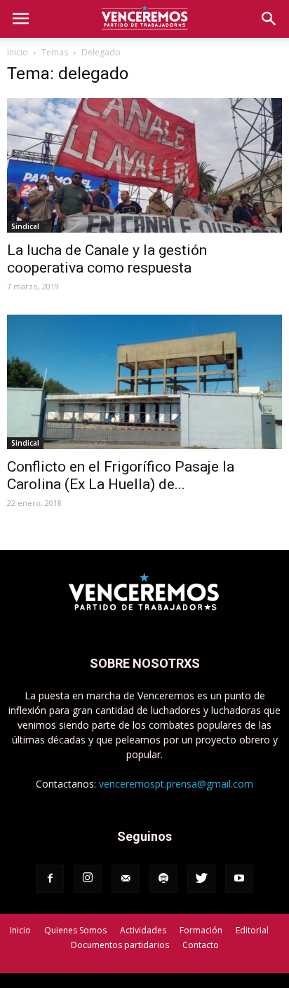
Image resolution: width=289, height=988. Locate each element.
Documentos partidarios (120, 945)
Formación (201, 930)
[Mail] (126, 879)
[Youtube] (239, 879)
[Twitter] (201, 879)
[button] (269, 19)
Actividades (143, 930)
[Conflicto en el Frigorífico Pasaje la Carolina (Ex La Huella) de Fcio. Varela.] (144, 382)
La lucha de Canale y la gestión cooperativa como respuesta (107, 259)
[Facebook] (50, 879)
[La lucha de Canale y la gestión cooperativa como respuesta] (144, 165)
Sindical (25, 226)
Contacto (200, 945)
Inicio (17, 52)
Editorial (252, 930)
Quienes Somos (75, 930)
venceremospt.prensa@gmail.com (176, 783)
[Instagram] (88, 879)
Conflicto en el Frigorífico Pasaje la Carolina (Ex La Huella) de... (120, 475)
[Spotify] (163, 879)
